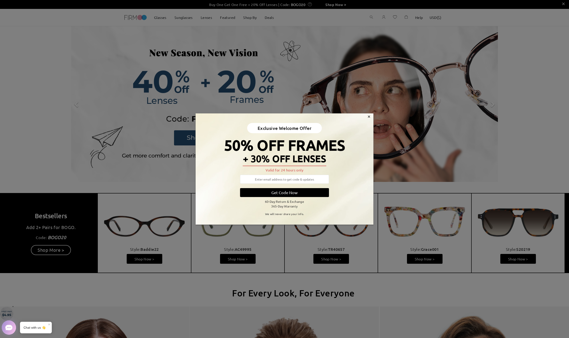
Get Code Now (284, 192)
